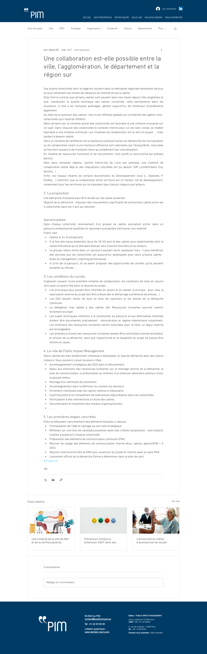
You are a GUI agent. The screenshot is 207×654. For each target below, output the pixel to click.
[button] (175, 28)
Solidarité (112, 28)
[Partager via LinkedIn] (53, 479)
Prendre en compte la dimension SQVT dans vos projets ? (100, 540)
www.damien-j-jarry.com (97, 631)
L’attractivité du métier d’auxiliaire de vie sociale (151, 540)
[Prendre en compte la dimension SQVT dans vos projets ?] (103, 520)
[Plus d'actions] (161, 50)
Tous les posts (34, 28)
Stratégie (76, 28)
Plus (160, 28)
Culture (127, 28)
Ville (51, 28)
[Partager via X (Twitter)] (45, 479)
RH (45, 468)
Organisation (94, 28)
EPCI (62, 28)
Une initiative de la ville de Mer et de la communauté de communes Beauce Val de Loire (51, 540)
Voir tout (176, 501)
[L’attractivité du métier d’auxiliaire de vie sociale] (156, 520)
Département (145, 28)
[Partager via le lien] (61, 479)
